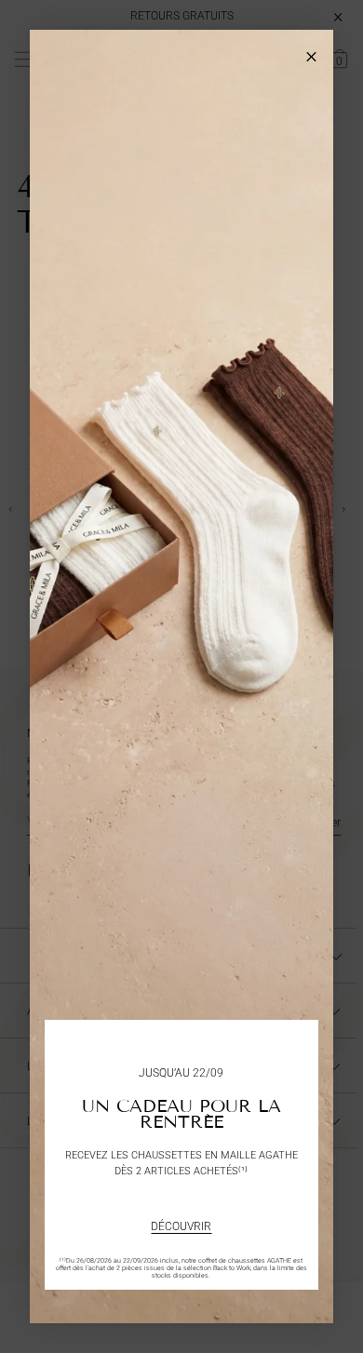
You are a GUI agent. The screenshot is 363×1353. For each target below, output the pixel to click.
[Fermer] (311, 51)
